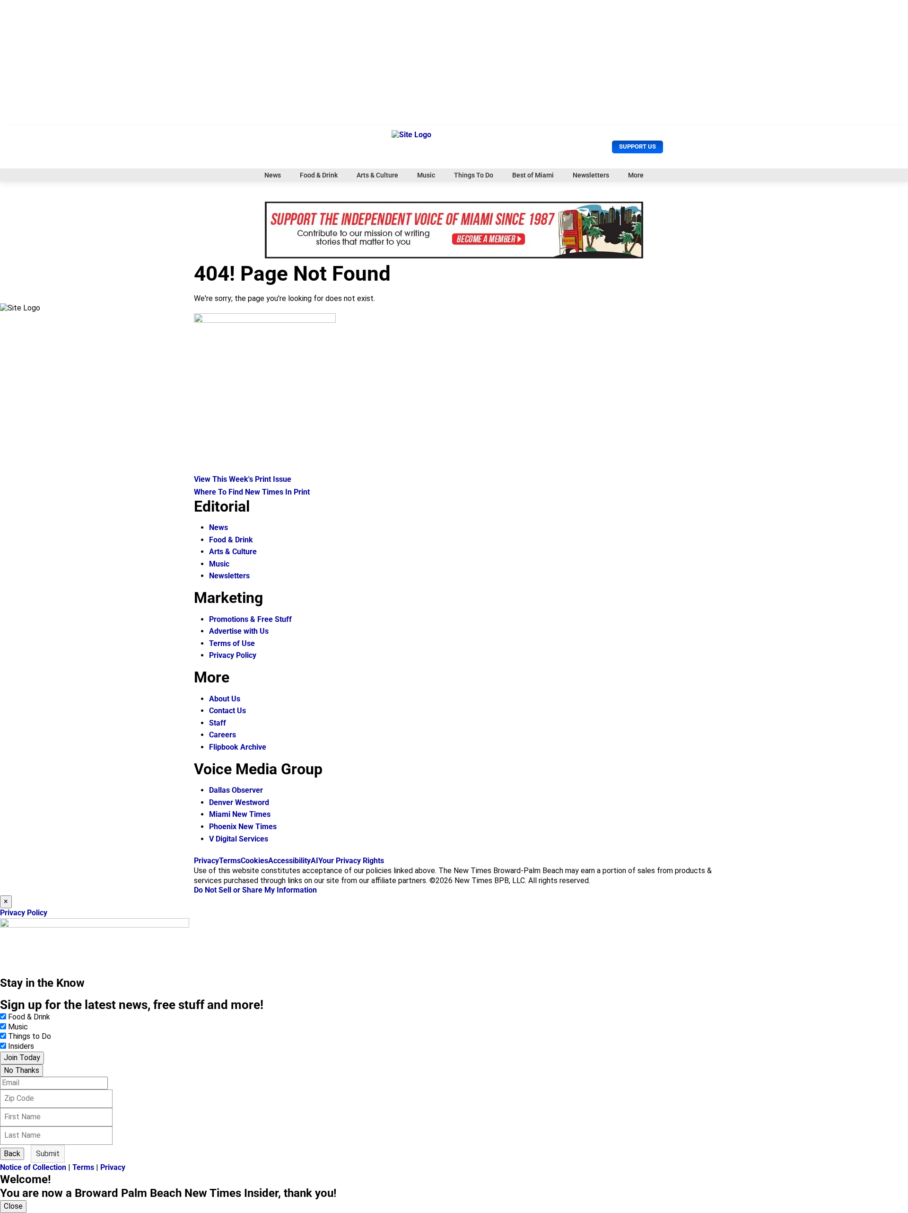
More (636, 175)
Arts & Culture (377, 175)
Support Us (637, 146)
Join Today (22, 1057)
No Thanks (21, 1070)
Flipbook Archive (237, 747)
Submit (48, 1153)
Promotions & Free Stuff (250, 619)
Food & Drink (319, 175)
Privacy (206, 860)
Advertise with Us (239, 631)
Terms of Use (232, 643)
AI (314, 860)
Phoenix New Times (243, 826)
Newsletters (591, 175)
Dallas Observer (236, 790)
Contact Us (227, 710)
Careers (222, 734)
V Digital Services (238, 838)
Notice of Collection (33, 1167)
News (272, 175)
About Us (224, 698)
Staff (217, 722)
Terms (230, 860)
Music (426, 175)
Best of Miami (533, 175)
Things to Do (29, 1036)
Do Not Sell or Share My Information (255, 889)
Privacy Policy (232, 655)
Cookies (254, 860)
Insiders (21, 1046)
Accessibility (289, 860)
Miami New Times (240, 814)
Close (13, 1206)
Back (12, 1153)
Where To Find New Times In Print (252, 491)
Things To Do (473, 175)
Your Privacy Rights (351, 860)
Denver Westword (239, 802)
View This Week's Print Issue (242, 479)
